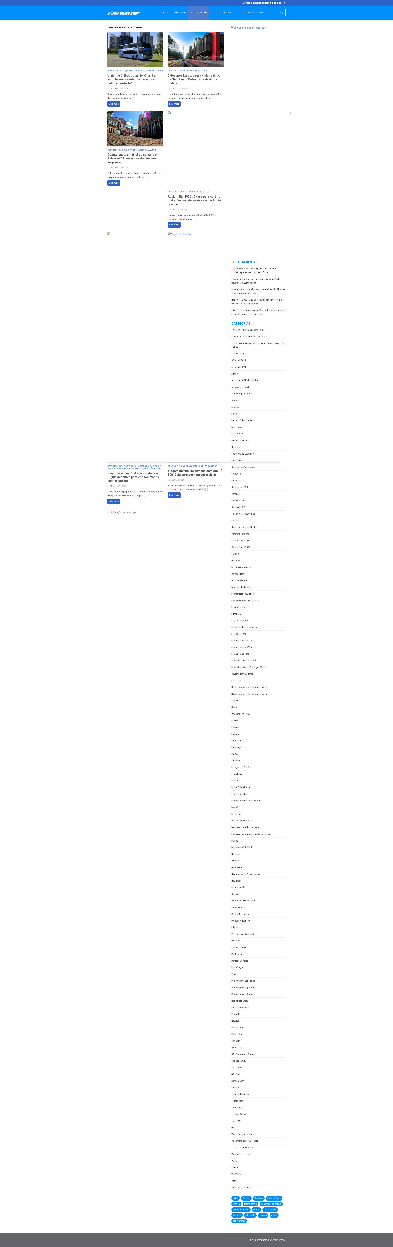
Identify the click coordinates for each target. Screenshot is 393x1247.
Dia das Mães (237, 574)
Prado (234, 974)
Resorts (235, 1021)
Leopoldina (236, 774)
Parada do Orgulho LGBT (243, 900)
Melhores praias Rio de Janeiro (246, 827)
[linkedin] (127, 1240)
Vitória (234, 1181)
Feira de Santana (239, 620)
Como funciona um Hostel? (244, 527)
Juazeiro (235, 760)
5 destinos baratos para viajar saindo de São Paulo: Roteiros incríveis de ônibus (194, 79)
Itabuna (235, 734)
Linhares (235, 780)
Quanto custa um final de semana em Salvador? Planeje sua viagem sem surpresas (133, 158)
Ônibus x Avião (238, 887)
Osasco (235, 894)
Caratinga (236, 474)
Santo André (237, 1047)
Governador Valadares (242, 674)
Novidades (236, 881)
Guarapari (236, 680)
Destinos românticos (241, 567)
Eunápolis (236, 614)
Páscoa (235, 927)
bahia (235, 1198)
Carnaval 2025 (238, 507)
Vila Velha (236, 1174)
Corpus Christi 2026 (240, 547)
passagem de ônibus (271, 1204)
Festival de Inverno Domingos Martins (249, 667)
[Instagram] (118, 1240)
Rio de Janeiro (187, 192)
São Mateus (237, 1067)
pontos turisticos (241, 1209)
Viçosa (234, 1167)
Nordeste (235, 860)
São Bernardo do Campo (243, 1054)
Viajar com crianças (240, 1154)
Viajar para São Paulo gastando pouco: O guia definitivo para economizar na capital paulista (134, 477)
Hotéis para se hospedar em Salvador (249, 687)
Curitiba (235, 554)
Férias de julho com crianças (245, 627)
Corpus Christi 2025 (240, 540)
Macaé (234, 807)
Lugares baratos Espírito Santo (246, 800)
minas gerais (250, 1204)
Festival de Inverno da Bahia (244, 660)
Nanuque (235, 854)
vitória (274, 1215)
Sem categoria (154, 71)
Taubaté (235, 1087)
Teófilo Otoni (237, 1101)
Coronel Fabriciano (240, 534)
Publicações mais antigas (123, 512)
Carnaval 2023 (238, 500)
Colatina (235, 520)
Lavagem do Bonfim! (241, 767)
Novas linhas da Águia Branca (245, 874)
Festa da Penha (238, 634)
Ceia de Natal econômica (243, 514)
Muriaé (234, 841)
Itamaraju (236, 740)
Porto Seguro (237, 967)
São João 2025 (238, 1061)
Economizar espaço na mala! (245, 600)
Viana (234, 1161)
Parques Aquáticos (240, 921)
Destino (246, 1198)
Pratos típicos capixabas (243, 981)
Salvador (150, 150)
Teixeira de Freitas (240, 1094)
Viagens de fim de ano (242, 1147)
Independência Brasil (241, 714)
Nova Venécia (238, 867)
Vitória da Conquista (241, 1187)
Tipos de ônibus (239, 1114)
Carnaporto (236, 480)
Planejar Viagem (135, 71)
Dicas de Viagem (116, 71)
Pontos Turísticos (239, 961)
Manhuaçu (236, 814)
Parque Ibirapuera (117, 468)
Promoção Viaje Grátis (242, 994)
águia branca (239, 1221)
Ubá (233, 1127)
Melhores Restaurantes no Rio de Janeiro (251, 834)
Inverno (235, 720)
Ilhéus (234, 707)
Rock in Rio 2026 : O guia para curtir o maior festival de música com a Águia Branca (194, 200)
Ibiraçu (234, 700)
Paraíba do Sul (238, 907)
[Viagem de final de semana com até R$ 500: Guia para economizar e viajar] (224, 347)
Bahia (122, 150)
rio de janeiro (270, 1209)
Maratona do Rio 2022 (242, 820)
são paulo (250, 1215)
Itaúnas (235, 754)
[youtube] (122, 1240)
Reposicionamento (240, 1007)
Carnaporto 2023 (239, 487)
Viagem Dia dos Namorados (244, 1141)
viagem (263, 1215)
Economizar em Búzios (242, 594)
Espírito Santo (238, 607)
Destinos (173, 71)
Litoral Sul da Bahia (240, 787)
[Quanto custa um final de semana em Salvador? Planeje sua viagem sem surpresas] (135, 129)
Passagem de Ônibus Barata (245, 934)
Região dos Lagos (239, 1001)
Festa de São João (240, 654)
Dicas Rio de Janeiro (241, 587)
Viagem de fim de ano (242, 1134)
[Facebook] (109, 1240)
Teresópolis (237, 1107)
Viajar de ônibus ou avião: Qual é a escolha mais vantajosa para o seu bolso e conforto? (131, 79)
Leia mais (114, 103)
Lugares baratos (207, 466)
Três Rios (235, 1121)
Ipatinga (235, 727)
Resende (235, 1014)
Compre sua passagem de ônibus (264, 2)
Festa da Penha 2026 (241, 640)
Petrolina (235, 941)
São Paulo (203, 71)
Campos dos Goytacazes (243, 467)
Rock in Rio (202, 192)
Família (236, 1204)
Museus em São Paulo (149, 466)
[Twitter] (113, 1240)
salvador (237, 1215)
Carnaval (235, 494)
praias (256, 1209)
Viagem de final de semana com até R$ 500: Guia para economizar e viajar (195, 473)
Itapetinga (236, 747)
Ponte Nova (237, 954)
